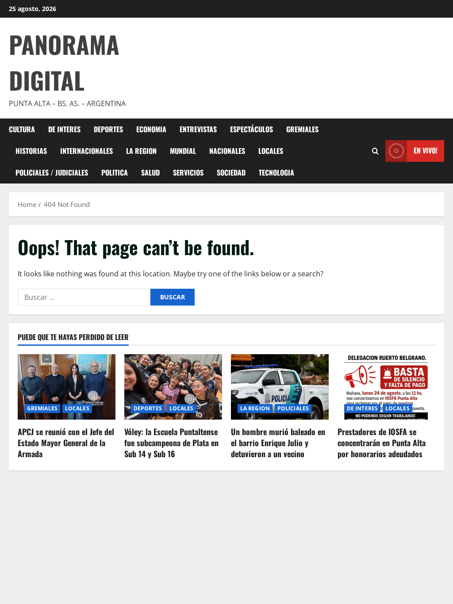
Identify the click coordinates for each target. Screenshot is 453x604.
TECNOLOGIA (276, 172)
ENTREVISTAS (198, 129)
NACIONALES (227, 150)
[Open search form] (375, 151)
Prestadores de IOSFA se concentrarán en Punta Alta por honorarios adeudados (382, 442)
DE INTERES (64, 129)
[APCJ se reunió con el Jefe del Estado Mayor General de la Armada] (66, 386)
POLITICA (114, 172)
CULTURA (22, 129)
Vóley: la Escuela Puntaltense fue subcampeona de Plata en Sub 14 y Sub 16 (171, 442)
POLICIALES (293, 408)
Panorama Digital (64, 62)
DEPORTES (108, 129)
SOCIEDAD (231, 172)
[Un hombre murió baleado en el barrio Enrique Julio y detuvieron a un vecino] (280, 386)
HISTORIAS (31, 150)
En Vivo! (426, 150)
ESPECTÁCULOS (251, 129)
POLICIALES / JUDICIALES (51, 172)
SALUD (150, 172)
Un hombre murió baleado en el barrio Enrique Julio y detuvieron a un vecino (278, 442)
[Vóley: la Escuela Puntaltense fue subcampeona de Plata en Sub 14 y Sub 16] (173, 386)
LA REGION (141, 150)
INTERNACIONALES (86, 150)
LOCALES (270, 150)
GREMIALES (302, 129)
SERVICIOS (188, 172)
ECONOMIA (151, 129)
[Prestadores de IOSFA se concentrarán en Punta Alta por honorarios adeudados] (386, 386)
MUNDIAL (183, 150)
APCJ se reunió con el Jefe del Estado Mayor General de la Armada (66, 442)
